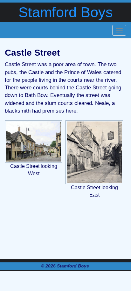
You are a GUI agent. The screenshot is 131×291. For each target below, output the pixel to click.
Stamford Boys (65, 12)
